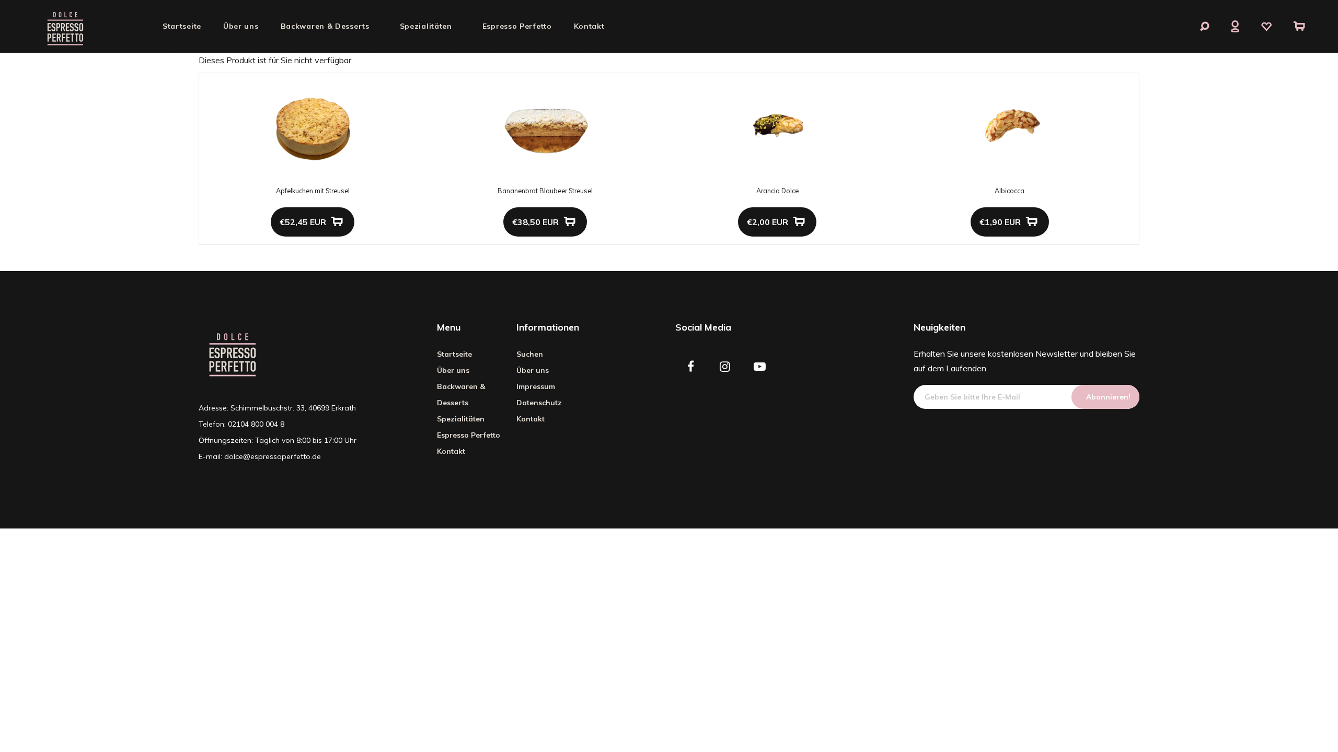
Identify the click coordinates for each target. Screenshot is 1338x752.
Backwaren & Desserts (325, 26)
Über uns (241, 26)
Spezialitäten (426, 26)
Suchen (529, 354)
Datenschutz (539, 402)
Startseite (182, 26)
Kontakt (589, 26)
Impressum (535, 386)
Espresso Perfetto (517, 26)
